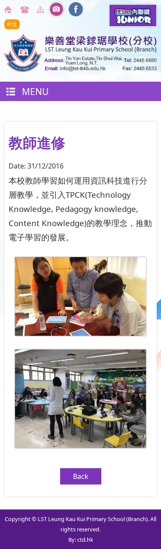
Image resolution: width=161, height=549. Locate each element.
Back (80, 476)
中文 (12, 24)
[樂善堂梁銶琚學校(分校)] (80, 69)
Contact (26, 9)
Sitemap (42, 9)
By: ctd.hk (80, 539)
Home (9, 9)
